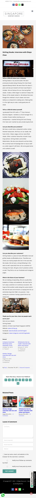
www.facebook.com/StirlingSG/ (18, 331)
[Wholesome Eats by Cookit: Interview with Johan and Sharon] (26, 397)
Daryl (5, 367)
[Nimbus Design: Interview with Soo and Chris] (10, 397)
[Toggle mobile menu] (32, 11)
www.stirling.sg (12, 328)
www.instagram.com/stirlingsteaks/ (19, 333)
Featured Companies (25, 367)
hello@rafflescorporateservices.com (22, 1)
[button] (4, 406)
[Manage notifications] (31, 493)
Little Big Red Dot (19, 483)
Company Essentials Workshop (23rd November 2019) (8, 343)
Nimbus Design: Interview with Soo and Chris (9, 355)
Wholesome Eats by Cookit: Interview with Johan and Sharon (24, 343)
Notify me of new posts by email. (21, 466)
